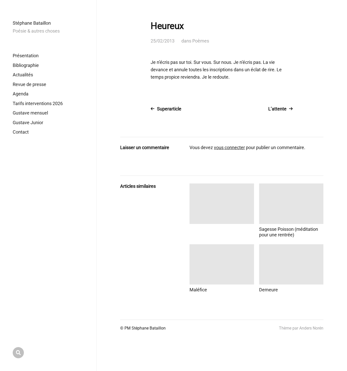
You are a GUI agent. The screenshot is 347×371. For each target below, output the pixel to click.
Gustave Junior (28, 122)
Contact (21, 132)
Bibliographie (26, 65)
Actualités (23, 74)
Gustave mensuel (30, 113)
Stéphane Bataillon (32, 23)
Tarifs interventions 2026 (38, 103)
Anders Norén (311, 328)
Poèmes (200, 41)
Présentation (26, 55)
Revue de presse (29, 84)
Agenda (20, 93)
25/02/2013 (163, 41)
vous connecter (229, 147)
